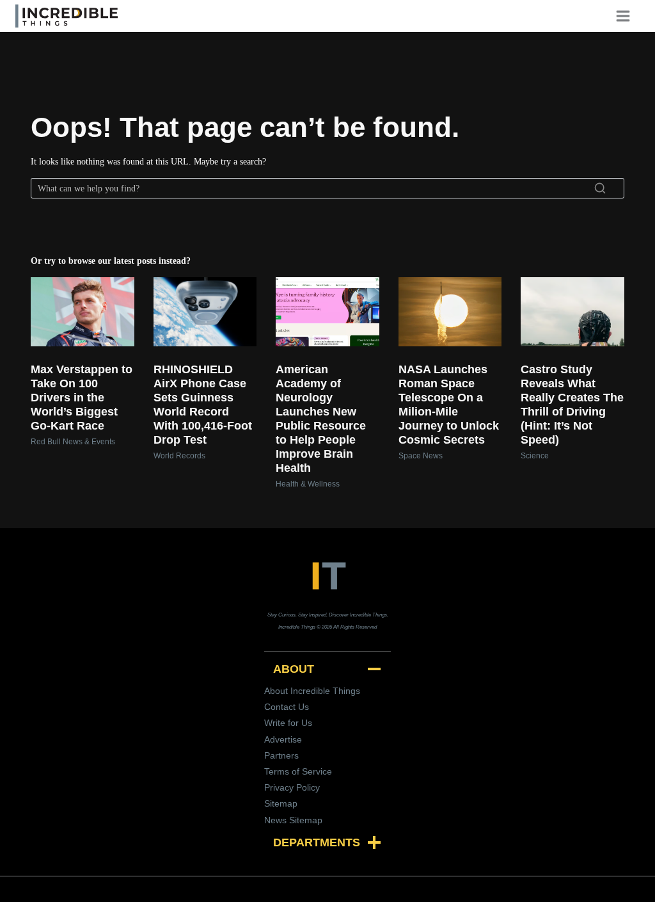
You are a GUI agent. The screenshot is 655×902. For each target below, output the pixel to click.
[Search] (600, 188)
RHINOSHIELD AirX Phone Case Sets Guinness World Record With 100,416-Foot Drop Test (203, 404)
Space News (421, 455)
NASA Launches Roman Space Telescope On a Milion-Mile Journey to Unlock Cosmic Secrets (449, 404)
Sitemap (280, 803)
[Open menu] (627, 15)
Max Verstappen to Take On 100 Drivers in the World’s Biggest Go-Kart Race (81, 397)
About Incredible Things (312, 691)
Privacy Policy (292, 787)
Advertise (283, 739)
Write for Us (288, 723)
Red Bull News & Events (73, 441)
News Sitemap (293, 820)
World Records (179, 455)
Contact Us (286, 707)
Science (535, 455)
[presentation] (82, 311)
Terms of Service (298, 771)
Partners (281, 755)
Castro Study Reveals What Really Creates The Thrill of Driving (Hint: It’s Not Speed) (572, 404)
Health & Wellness (308, 483)
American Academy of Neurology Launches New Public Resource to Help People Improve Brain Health (321, 418)
